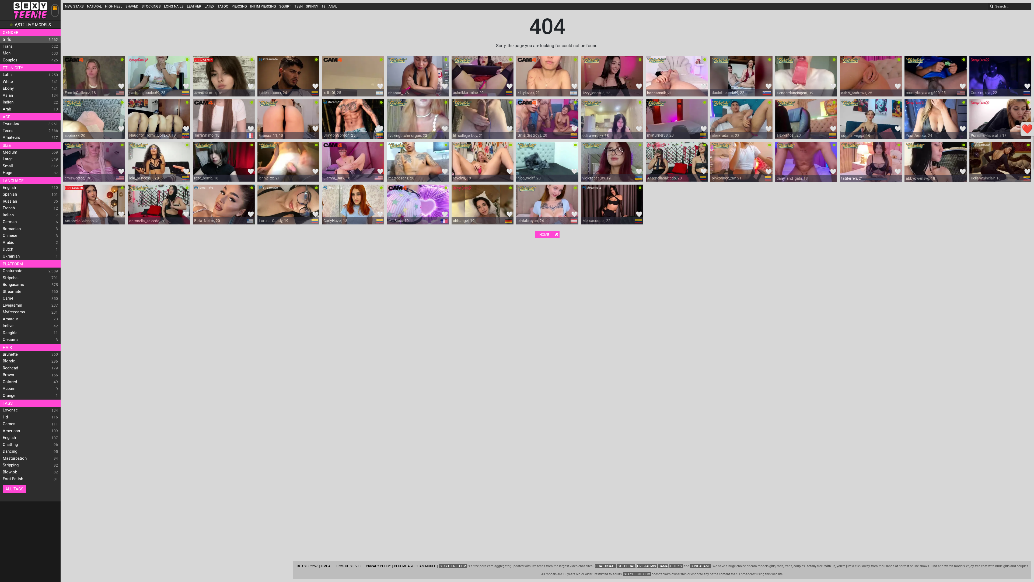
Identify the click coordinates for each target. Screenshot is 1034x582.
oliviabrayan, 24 (531, 221)
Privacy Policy (378, 566)
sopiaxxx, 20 (75, 135)
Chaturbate (605, 566)
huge (7, 172)
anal (333, 6)
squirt (285, 6)
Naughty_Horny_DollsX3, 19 (152, 135)
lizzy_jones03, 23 (596, 93)
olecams (11, 339)
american (11, 430)
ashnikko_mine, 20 (468, 93)
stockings (151, 6)
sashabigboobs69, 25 (147, 93)
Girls (7, 39)
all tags (14, 489)
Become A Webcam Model (415, 566)
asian (8, 95)
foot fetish (13, 478)
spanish (10, 194)
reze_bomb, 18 (206, 178)
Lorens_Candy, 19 (273, 221)
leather (194, 6)
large (8, 159)
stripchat (11, 277)
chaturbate (12, 270)
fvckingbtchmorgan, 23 (407, 135)
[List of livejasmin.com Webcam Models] (203, 62)
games (9, 423)
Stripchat (626, 566)
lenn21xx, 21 (269, 178)
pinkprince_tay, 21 (727, 178)
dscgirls (10, 332)
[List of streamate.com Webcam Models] (268, 62)
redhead (10, 368)
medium (10, 152)
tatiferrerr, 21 (852, 178)
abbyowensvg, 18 (920, 178)
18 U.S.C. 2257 (307, 566)
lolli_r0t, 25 (332, 93)
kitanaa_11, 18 (271, 135)
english (9, 187)
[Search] (991, 6)
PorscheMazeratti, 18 (989, 135)
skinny (312, 6)
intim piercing (263, 6)
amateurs (11, 137)
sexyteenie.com (637, 574)
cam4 (8, 298)
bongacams (13, 284)
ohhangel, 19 (463, 221)
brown (8, 374)
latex (209, 6)
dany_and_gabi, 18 (792, 178)
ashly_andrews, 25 (856, 93)
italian (8, 215)
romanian (12, 228)
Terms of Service (348, 566)
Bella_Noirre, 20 (207, 221)
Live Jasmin (646, 566)
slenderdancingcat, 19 (795, 93)
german (10, 221)
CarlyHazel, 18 (335, 221)
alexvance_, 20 (789, 135)
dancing (10, 451)
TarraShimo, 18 (206, 135)
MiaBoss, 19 (398, 221)
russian (10, 201)
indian (8, 102)
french (9, 208)
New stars (74, 6)
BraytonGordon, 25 (339, 135)
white (8, 81)
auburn (9, 388)
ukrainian (11, 256)
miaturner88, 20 (660, 135)
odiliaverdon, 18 (595, 135)
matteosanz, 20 (401, 178)
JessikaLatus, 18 (208, 93)
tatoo (223, 6)
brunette (10, 354)
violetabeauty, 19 (596, 178)
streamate (12, 291)
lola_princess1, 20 (144, 178)
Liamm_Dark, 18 (336, 178)
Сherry (676, 566)
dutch (8, 249)
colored (10, 381)
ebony (8, 88)
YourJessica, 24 (919, 135)
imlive (8, 325)
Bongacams (700, 566)
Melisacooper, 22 (596, 221)
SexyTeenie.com (453, 566)
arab (7, 109)
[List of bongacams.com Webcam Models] (138, 62)
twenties (11, 123)
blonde (9, 361)
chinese (10, 235)
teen (298, 6)
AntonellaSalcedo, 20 (82, 221)
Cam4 (663, 566)
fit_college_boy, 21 (468, 135)
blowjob (10, 472)
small (8, 166)
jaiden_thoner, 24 (273, 93)
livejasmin (12, 305)
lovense (10, 410)
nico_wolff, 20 (529, 178)
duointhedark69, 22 (728, 93)
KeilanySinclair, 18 (986, 178)
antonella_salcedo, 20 (147, 221)
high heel (113, 6)
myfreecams (14, 312)
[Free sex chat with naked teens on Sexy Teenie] (30, 19)
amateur (10, 319)
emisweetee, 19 (77, 178)
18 (323, 6)
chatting (10, 444)
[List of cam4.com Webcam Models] (74, 62)
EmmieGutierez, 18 (80, 93)
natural (94, 6)
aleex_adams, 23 (725, 135)
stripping (11, 465)
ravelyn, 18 (462, 178)
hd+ (6, 417)
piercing (239, 6)
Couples (10, 60)
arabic (8, 242)
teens (8, 130)
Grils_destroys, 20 (532, 135)
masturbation (15, 458)
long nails (174, 6)
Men (7, 53)
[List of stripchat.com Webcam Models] (138, 105)
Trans (8, 46)
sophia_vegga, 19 (855, 135)
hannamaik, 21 (659, 93)
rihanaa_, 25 (398, 93)
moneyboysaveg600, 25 (926, 93)
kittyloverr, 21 (529, 93)
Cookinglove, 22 (984, 93)
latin (7, 74)
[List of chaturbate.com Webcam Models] (397, 62)
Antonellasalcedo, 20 (664, 178)
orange (9, 395)
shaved (131, 6)
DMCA (325, 566)
